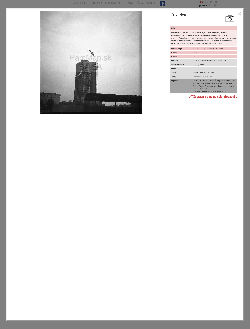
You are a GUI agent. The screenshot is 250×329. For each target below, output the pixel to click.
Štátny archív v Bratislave (203, 77)
